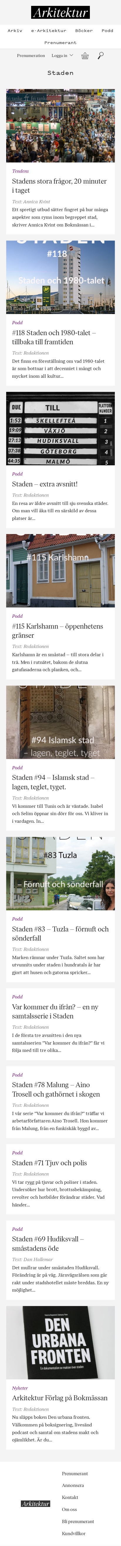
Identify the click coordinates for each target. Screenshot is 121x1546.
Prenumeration (31, 55)
